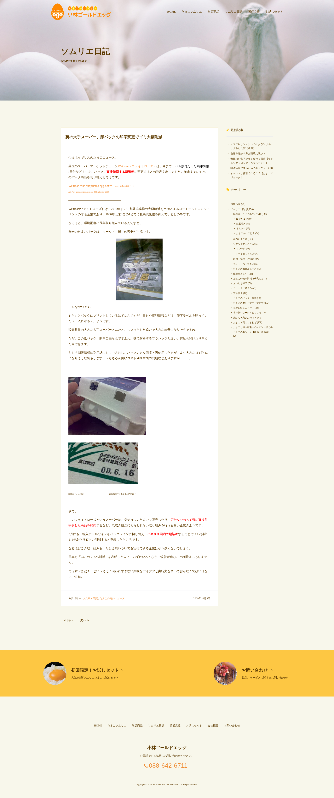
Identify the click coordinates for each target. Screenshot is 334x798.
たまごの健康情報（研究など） (249, 278)
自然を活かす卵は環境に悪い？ (248, 153)
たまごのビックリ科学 (244, 298)
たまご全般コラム (242, 254)
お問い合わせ (255, 670)
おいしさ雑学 (240, 283)
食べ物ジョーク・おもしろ (247, 312)
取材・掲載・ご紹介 (243, 259)
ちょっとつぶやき (242, 264)
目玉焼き (240, 223)
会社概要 (213, 725)
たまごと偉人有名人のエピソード (250, 327)
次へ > (84, 620)
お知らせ (235, 204)
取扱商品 (213, 11)
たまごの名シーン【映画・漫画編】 (251, 332)
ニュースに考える (242, 288)
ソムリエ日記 (233, 11)
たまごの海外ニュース (112, 598)
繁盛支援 (254, 11)
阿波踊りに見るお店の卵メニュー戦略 (251, 168)
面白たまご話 (240, 239)
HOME (171, 11)
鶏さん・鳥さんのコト (244, 317)
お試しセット (274, 11)
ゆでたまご (242, 218)
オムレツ (240, 228)
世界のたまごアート (243, 307)
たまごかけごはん (245, 233)
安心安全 (238, 293)
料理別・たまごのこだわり (247, 214)
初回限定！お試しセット (95, 670)
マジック (240, 248)
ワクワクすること (242, 244)
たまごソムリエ (191, 11)
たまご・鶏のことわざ (244, 322)
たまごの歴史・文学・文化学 (248, 303)
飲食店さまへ (240, 273)
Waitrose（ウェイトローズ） (137, 166)
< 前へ (68, 620)
